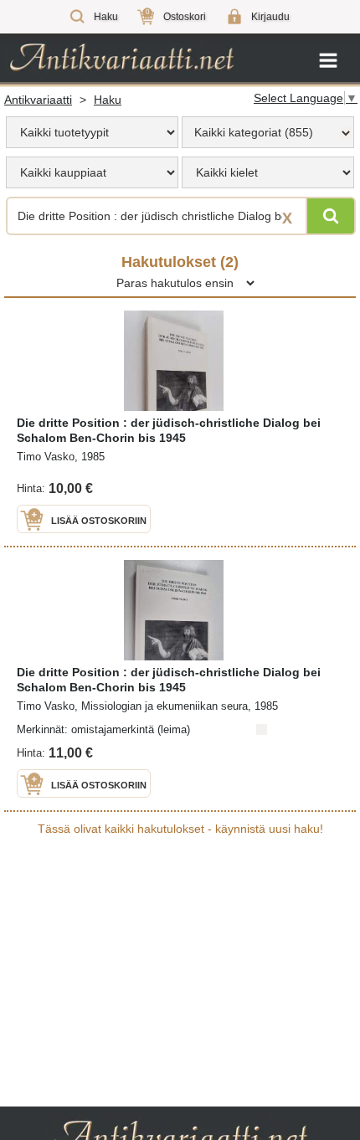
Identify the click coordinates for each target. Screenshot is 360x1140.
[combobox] (268, 132)
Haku (107, 99)
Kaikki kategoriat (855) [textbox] (253, 132)
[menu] (92, 132)
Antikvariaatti (38, 99)
